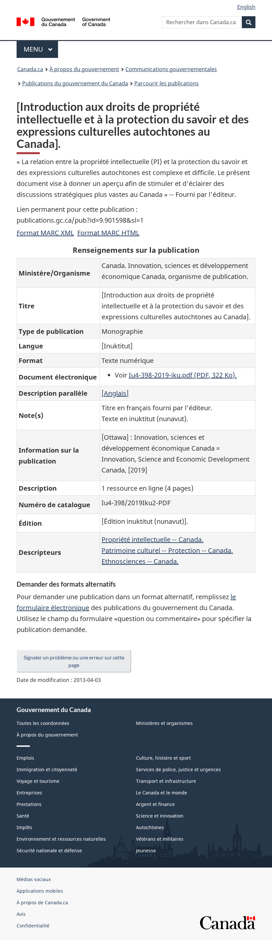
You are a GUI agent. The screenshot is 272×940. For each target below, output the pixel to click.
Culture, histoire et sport (163, 758)
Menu (41, 49)
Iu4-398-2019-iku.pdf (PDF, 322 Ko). (183, 375)
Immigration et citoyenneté (47, 769)
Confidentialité (33, 925)
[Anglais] (115, 393)
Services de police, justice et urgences (178, 769)
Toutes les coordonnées (43, 723)
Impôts (24, 827)
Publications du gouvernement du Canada (75, 83)
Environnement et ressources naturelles (61, 839)
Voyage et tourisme (38, 781)
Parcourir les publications (166, 83)
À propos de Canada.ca (42, 902)
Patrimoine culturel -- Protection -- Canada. (167, 550)
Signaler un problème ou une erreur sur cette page (74, 661)
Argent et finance (155, 804)
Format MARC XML (45, 232)
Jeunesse (146, 850)
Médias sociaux (34, 879)
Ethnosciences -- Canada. (140, 561)
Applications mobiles (40, 891)
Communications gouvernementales (171, 69)
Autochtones (150, 827)
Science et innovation (159, 816)
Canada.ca (30, 69)
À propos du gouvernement (84, 69)
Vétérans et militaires (159, 839)
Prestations (29, 804)
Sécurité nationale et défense (49, 850)
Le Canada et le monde (161, 792)
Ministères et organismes (164, 723)
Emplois (25, 758)
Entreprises (29, 792)
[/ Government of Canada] (63, 21)
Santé (23, 816)
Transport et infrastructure (166, 781)
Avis (21, 914)
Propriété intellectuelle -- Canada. (152, 539)
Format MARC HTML (108, 232)
